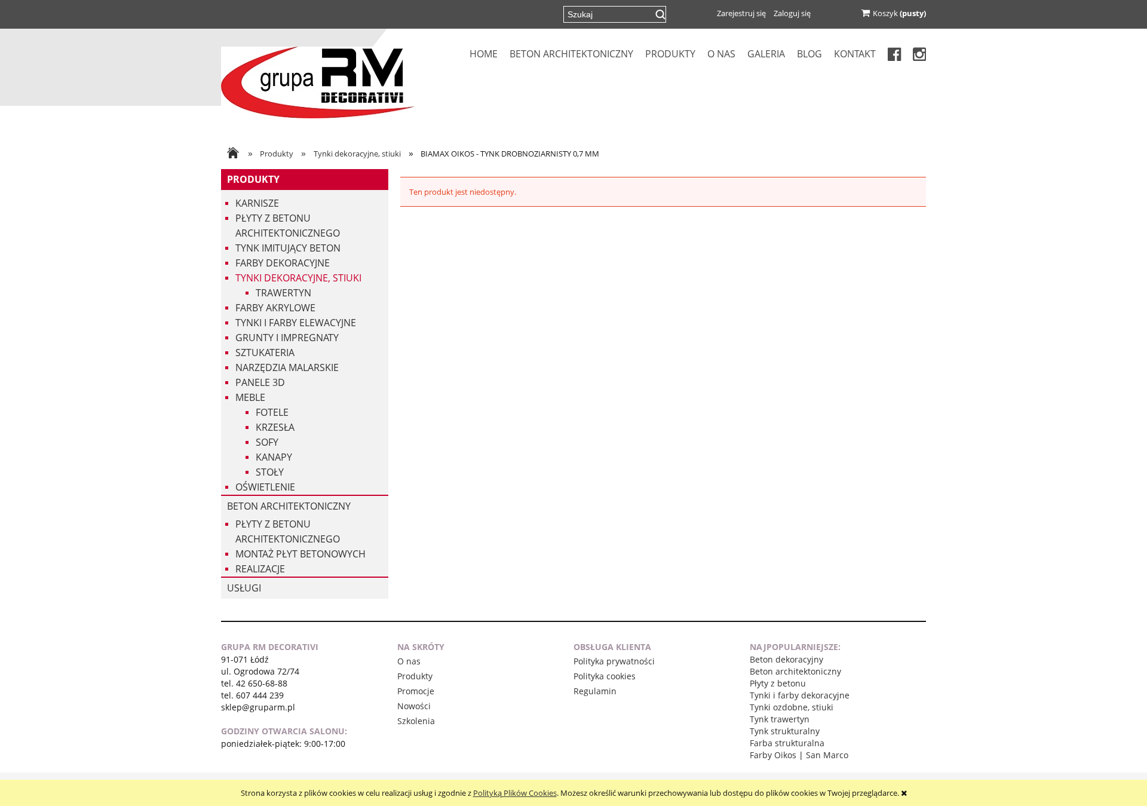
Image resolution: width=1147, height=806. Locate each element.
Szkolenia (416, 721)
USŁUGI (244, 587)
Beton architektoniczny (289, 506)
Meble (250, 397)
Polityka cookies (605, 676)
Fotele (272, 412)
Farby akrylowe (275, 307)
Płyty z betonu (778, 683)
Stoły (270, 472)
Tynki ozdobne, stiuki (791, 707)
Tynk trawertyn (779, 719)
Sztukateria (265, 352)
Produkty (253, 179)
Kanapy (274, 457)
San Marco (827, 755)
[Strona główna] (318, 81)
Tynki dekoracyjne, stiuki (298, 277)
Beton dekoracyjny (786, 659)
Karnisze (257, 203)
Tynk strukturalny (785, 731)
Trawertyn (283, 292)
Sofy (267, 442)
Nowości (414, 706)
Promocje (415, 691)
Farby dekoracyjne (282, 262)
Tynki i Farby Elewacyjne (295, 322)
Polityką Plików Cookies (515, 792)
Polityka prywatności (614, 661)
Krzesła (275, 427)
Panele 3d (260, 382)
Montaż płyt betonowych (300, 553)
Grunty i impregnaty (287, 337)
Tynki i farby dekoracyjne (799, 695)
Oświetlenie (265, 487)
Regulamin (595, 691)
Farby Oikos (773, 755)
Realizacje (260, 568)
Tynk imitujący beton (288, 248)
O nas (409, 661)
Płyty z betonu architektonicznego (287, 226)
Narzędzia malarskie (287, 367)
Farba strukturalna (787, 743)
